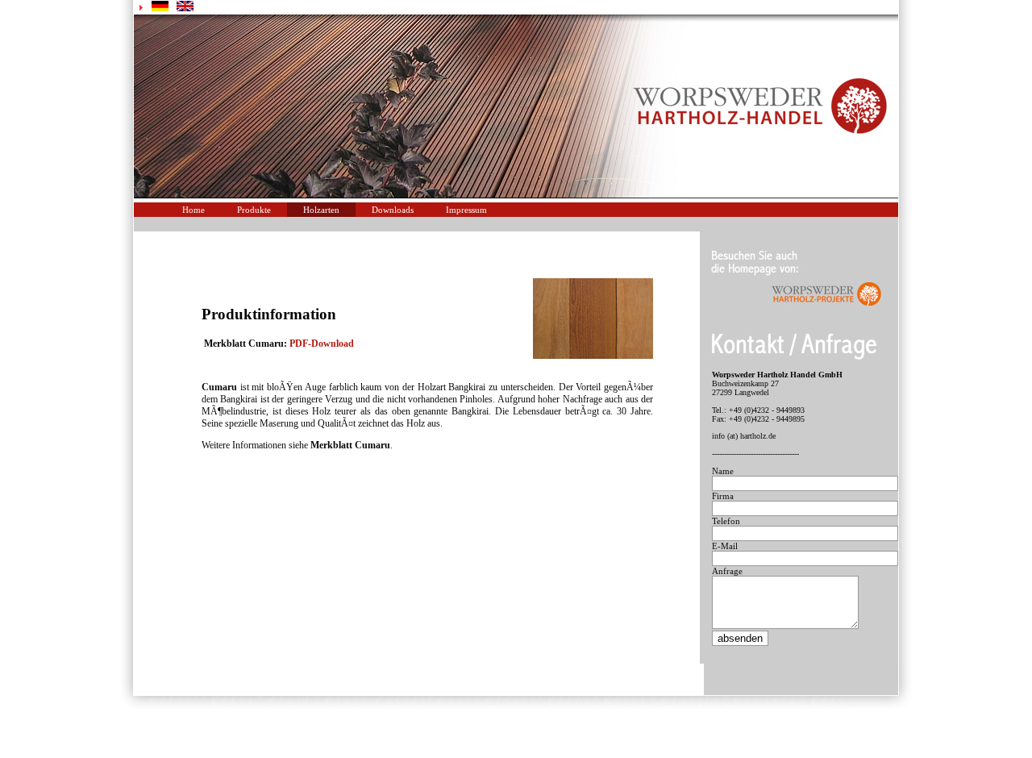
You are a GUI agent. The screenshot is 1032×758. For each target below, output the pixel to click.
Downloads (393, 209)
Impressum (466, 209)
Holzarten (321, 209)
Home (193, 209)
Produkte (254, 209)
